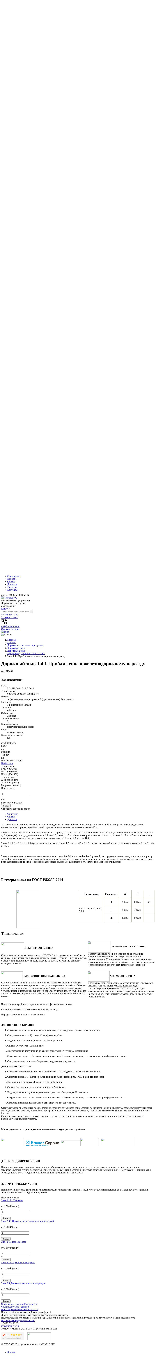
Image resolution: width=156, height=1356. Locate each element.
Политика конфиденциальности (18, 1320)
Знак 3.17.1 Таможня (12, 1200)
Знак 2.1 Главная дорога (13, 1241)
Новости (11, 579)
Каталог (5, 608)
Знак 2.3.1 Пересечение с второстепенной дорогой (27, 1221)
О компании (13, 576)
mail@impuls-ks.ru (10, 626)
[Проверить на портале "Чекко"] (39, 1339)
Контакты (12, 589)
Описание (12, 814)
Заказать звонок (9, 617)
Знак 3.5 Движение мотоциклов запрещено (23, 1283)
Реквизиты (22, 1309)
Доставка (12, 584)
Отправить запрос (10, 629)
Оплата (11, 581)
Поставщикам (8, 1309)
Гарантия (12, 587)
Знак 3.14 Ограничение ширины (18, 1262)
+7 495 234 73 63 (9, 614)
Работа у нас (30, 1304)
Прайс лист (7, 763)
